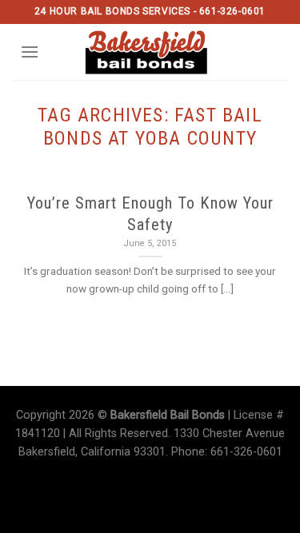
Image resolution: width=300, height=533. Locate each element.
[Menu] (29, 51)
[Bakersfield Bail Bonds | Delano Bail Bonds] (156, 52)
